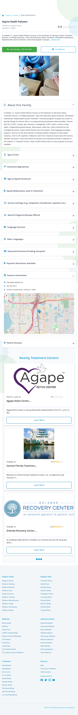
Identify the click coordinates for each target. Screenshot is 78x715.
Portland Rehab (46, 607)
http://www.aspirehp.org (15, 282)
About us (44, 661)
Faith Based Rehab (8, 688)
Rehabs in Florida (7, 581)
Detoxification (6, 665)
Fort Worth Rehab (46, 581)
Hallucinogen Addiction (48, 636)
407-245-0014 (11, 286)
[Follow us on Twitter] (45, 679)
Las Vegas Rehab (46, 597)
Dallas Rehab (45, 584)
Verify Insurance (46, 672)
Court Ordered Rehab (9, 649)
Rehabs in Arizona (8, 594)
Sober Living (6, 672)
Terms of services (59, 707)
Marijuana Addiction (47, 639)
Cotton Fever (6, 629)
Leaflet (72, 333)
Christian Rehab (7, 682)
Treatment (6, 661)
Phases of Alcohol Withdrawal (11, 636)
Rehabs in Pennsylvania (9, 607)
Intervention (6, 643)
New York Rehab (46, 603)
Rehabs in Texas (7, 590)
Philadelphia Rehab (47, 594)
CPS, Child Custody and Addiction (12, 652)
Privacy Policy (70, 707)
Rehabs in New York (8, 587)
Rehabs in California (8, 584)
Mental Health (6, 623)
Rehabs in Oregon (8, 603)
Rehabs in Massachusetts (10, 600)
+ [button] (6, 296)
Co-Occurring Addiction (9, 695)
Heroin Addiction (46, 652)
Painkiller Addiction (47, 633)
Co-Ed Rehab (6, 675)
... (54, 40)
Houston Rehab (46, 590)
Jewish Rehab (6, 678)
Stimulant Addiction (47, 623)
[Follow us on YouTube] (53, 679)
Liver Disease (6, 639)
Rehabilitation (6, 669)
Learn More (39, 420)
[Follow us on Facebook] (42, 679)
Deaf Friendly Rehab (8, 691)
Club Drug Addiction (47, 649)
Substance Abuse (47, 619)
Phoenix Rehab (45, 600)
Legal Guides (6, 646)
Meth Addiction (45, 646)
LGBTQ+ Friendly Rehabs (10, 633)
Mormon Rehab (7, 685)
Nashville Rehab (46, 587)
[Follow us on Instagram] (49, 679)
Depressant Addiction (47, 626)
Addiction (6, 619)
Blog (42, 665)
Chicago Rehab (45, 610)
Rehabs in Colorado (8, 597)
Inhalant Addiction (46, 643)
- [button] (6, 298)
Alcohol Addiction (46, 629)
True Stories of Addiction (48, 669)
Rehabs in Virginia (7, 610)
